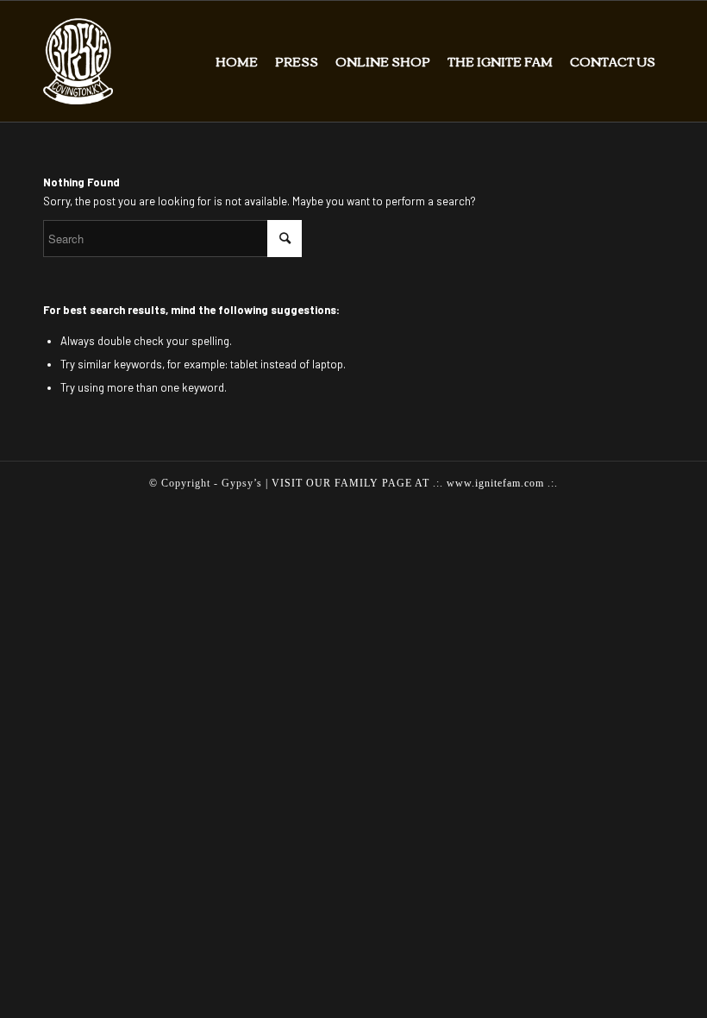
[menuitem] (236, 61)
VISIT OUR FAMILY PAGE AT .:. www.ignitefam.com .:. (415, 483)
